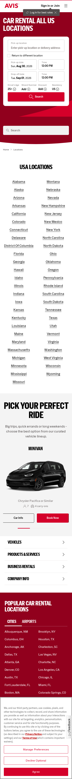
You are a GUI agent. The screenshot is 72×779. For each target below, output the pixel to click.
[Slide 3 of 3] (48, 528)
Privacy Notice (33, 734)
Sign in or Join (50, 5)
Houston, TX (46, 639)
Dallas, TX (11, 654)
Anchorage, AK (14, 647)
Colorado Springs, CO (52, 692)
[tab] (13, 621)
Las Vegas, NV (47, 654)
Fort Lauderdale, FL (17, 685)
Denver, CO (12, 669)
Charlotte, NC (47, 662)
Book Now (53, 518)
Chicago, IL (45, 677)
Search (39, 96)
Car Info (18, 518)
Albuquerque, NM (16, 631)
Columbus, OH (14, 639)
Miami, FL (44, 685)
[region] (36, 738)
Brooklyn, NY (47, 631)
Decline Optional (36, 760)
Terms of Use (29, 737)
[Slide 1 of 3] (24, 528)
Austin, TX (11, 677)
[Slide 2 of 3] (36, 528)
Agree (36, 771)
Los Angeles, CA (49, 669)
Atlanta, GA (12, 662)
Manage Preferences (36, 749)
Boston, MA (12, 692)
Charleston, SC (48, 647)
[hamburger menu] (65, 5)
